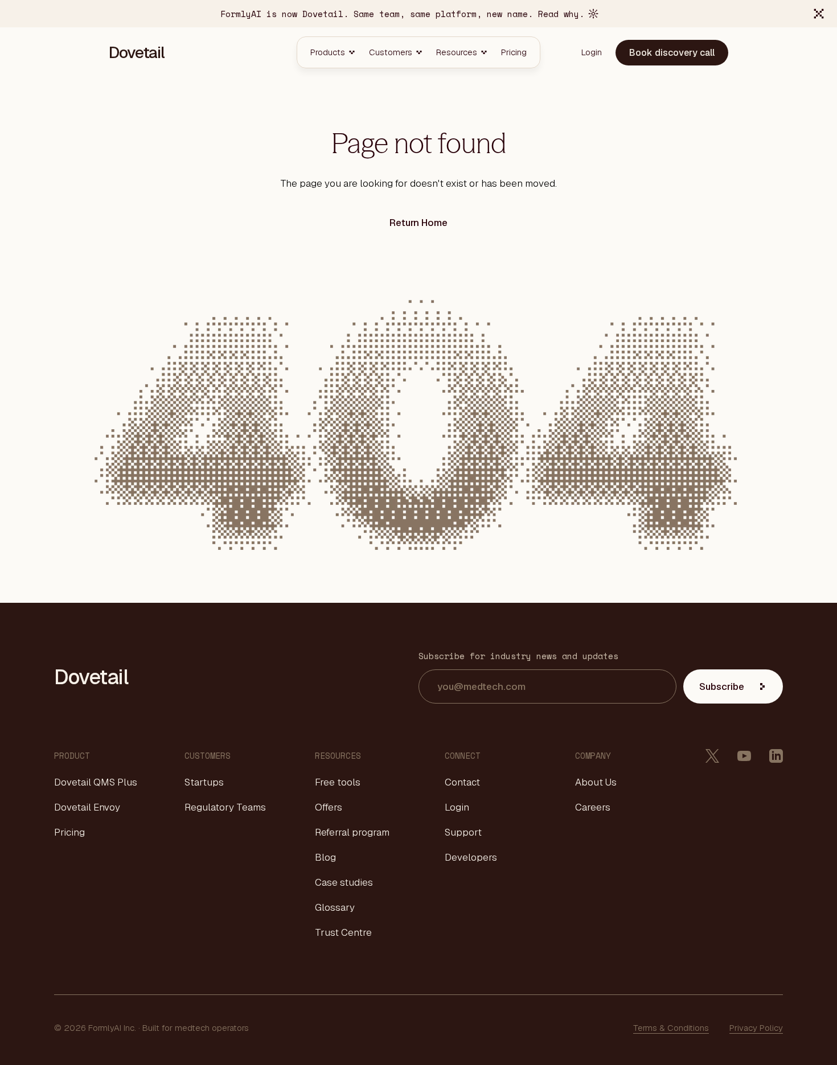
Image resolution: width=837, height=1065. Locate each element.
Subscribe (721, 686)
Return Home (418, 222)
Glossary (335, 907)
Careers (592, 807)
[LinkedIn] (776, 756)
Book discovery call (672, 53)
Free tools (337, 782)
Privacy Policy (756, 1027)
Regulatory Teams (225, 807)
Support (463, 832)
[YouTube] (744, 756)
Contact (462, 782)
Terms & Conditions (671, 1027)
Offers (328, 807)
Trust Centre (343, 932)
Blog (325, 857)
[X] (712, 756)
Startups (204, 782)
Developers (471, 857)
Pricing (69, 832)
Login (457, 807)
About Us (596, 782)
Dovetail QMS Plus (95, 782)
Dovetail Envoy (87, 807)
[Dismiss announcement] (819, 14)
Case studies (344, 882)
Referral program (352, 832)
